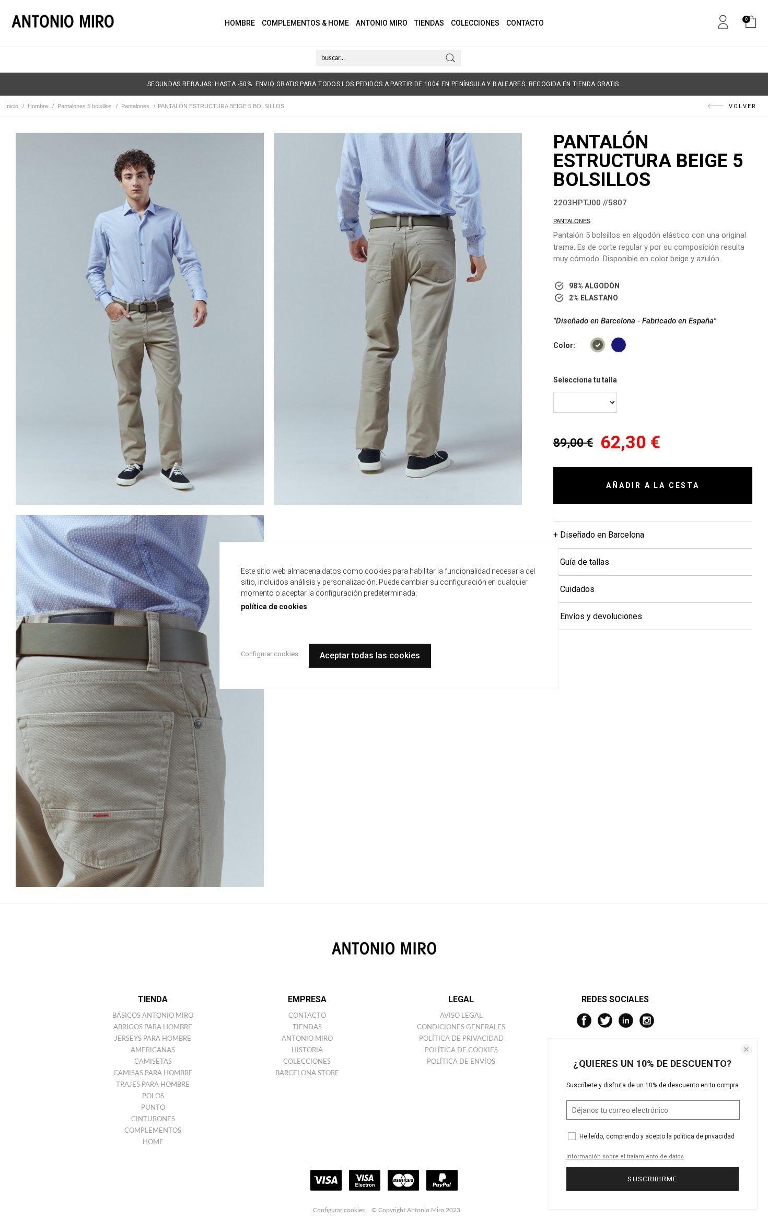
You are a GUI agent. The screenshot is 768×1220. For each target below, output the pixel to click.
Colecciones (307, 1062)
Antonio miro (307, 1039)
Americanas (153, 1050)
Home (153, 1142)
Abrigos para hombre (152, 1027)
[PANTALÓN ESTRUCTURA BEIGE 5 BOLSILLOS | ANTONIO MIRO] (139, 318)
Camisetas (153, 1062)
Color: (564, 345)
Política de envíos (461, 1062)
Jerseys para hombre (152, 1039)
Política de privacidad (461, 1039)
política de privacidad (704, 1136)
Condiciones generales (461, 1027)
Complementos (152, 1131)
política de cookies (274, 606)
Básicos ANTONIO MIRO (152, 1016)
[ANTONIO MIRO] (62, 23)
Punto (153, 1108)
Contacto (307, 1016)
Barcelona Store (307, 1073)
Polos (153, 1096)
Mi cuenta (723, 20)
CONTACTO (525, 23)
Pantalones (571, 221)
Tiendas (307, 1027)
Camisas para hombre (153, 1073)
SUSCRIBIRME (652, 1179)
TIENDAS (429, 23)
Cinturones (153, 1119)
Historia (307, 1050)
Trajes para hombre (153, 1085)
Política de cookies (461, 1050)
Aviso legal (461, 1016)
